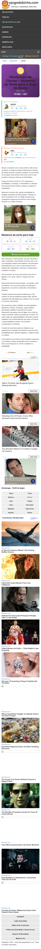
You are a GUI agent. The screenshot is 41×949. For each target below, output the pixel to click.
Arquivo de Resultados (20, 934)
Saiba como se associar (20, 925)
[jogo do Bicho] (20, 9)
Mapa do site (20, 938)
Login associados (20, 921)
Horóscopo (13, 61)
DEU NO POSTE (7, 12)
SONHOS (5, 32)
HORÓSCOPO (7, 37)
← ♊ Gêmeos (10, 352)
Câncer (23, 61)
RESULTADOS (7, 47)
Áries (11, 493)
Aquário (11, 512)
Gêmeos (11, 497)
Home (4, 61)
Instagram (20, 916)
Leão (11, 501)
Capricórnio (30, 509)
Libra (11, 505)
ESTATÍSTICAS (7, 27)
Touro (30, 493)
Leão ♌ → (30, 352)
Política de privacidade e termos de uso (20, 930)
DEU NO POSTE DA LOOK (11, 22)
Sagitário (11, 509)
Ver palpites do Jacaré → (11, 115)
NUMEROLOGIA (7, 42)
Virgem (29, 501)
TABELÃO (5, 17)
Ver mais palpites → (10, 161)
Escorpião (29, 505)
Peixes (29, 512)
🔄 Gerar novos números (20, 254)
